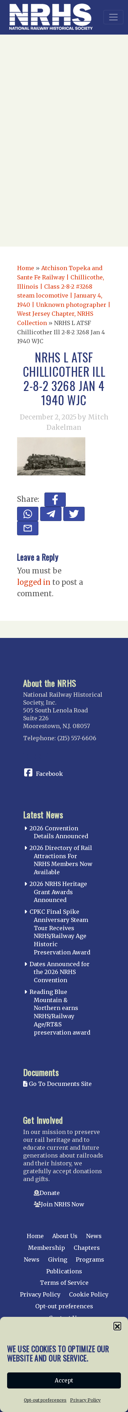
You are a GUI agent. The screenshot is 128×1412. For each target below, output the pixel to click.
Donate (49, 1192)
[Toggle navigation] (113, 17)
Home (25, 268)
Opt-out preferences (45, 1400)
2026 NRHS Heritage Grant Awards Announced (58, 892)
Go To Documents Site (59, 1083)
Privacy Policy (85, 1400)
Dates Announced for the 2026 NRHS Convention (60, 972)
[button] (117, 1325)
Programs (90, 1259)
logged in (33, 582)
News (94, 1236)
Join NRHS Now (62, 1204)
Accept (64, 1380)
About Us (65, 1236)
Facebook (49, 773)
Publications (64, 1271)
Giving (57, 1259)
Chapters (87, 1247)
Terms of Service (64, 1282)
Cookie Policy (88, 1294)
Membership (46, 1247)
